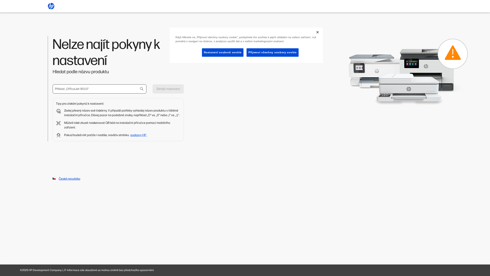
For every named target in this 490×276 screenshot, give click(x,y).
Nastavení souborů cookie (223, 52)
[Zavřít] (317, 32)
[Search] (142, 89)
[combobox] (99, 89)
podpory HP (138, 135)
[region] (246, 45)
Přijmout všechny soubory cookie (272, 52)
